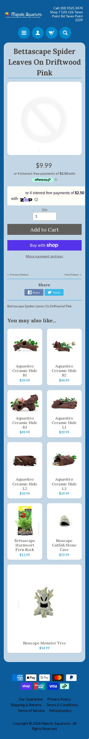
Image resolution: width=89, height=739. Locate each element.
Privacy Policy (58, 699)
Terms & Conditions (62, 704)
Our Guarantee (31, 699)
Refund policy (60, 710)
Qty (44, 210)
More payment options (44, 256)
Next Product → (73, 274)
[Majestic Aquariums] (24, 14)
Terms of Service (31, 710)
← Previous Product (17, 274)
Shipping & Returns (26, 704)
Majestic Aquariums (56, 723)
